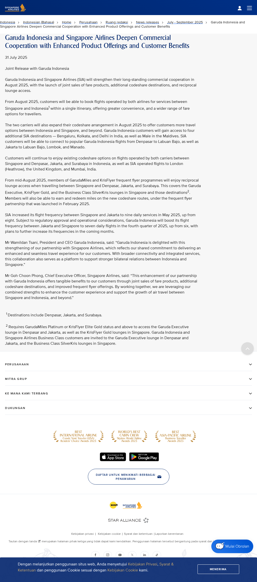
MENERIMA (218, 569)
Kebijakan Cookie (123, 570)
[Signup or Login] (244, 7)
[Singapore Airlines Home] (15, 14)
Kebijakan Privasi (142, 564)
